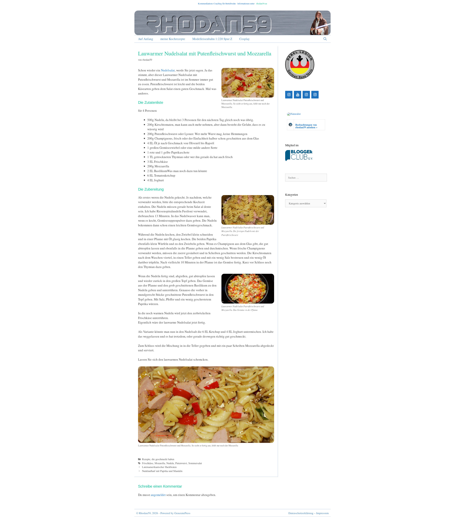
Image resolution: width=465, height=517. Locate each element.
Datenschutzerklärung (300, 513)
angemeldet (158, 495)
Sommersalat (195, 463)
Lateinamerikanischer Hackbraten (159, 467)
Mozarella (160, 463)
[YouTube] (297, 94)
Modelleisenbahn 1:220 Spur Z (212, 39)
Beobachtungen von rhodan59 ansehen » (306, 126)
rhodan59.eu (261, 3)
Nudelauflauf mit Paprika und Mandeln (162, 471)
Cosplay (244, 39)
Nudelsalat (168, 70)
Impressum (322, 513)
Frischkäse (147, 463)
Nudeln (170, 463)
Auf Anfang (145, 39)
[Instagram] (288, 94)
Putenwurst (181, 463)
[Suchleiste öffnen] (325, 39)
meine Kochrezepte (172, 39)
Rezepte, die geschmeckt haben (158, 459)
